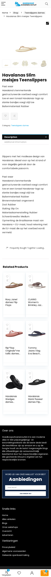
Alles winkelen (9, 519)
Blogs (4, 523)
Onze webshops (10, 527)
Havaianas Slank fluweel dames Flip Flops (35, 400)
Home (5, 12)
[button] (47, 23)
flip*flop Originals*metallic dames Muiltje (12, 352)
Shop (15, 12)
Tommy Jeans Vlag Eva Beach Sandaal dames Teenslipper (34, 355)
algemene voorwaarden (14, 551)
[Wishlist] (19, 573)
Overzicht (7, 531)
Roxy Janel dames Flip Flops (11, 302)
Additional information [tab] (15, 142)
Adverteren (7, 535)
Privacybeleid (8, 547)
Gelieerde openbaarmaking (15, 555)
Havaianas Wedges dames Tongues (11, 400)
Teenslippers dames (35, 12)
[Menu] (3, 4)
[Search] (46, 4)
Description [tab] (10, 137)
